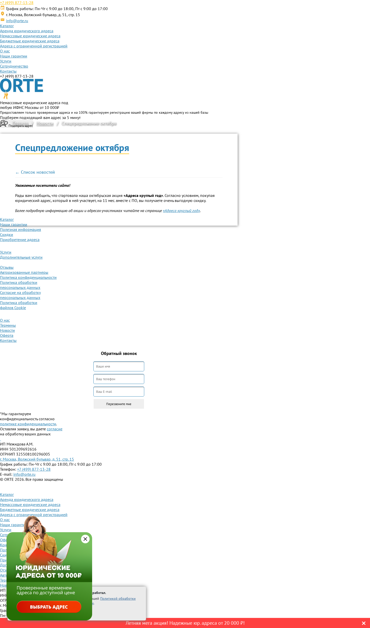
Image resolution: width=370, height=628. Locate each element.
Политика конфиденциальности (28, 277)
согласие (54, 428)
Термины (8, 325)
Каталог (7, 25)
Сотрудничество (14, 66)
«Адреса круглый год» (181, 210)
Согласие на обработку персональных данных (20, 295)
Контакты (8, 71)
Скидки (6, 234)
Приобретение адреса (20, 239)
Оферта (6, 335)
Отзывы (7, 267)
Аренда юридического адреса (26, 30)
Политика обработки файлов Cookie (18, 305)
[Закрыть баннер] (85, 539)
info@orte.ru (17, 20)
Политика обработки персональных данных (20, 285)
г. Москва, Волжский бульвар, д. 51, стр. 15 (37, 459)
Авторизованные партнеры (24, 272)
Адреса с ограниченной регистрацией (33, 45)
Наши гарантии (13, 55)
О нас (5, 50)
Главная (20, 123)
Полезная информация (20, 229)
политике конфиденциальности (28, 423)
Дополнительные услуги (21, 257)
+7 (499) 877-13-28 (16, 2)
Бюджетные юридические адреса (29, 40)
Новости (44, 123)
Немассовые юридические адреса (30, 35)
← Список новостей (35, 172)
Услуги (5, 61)
